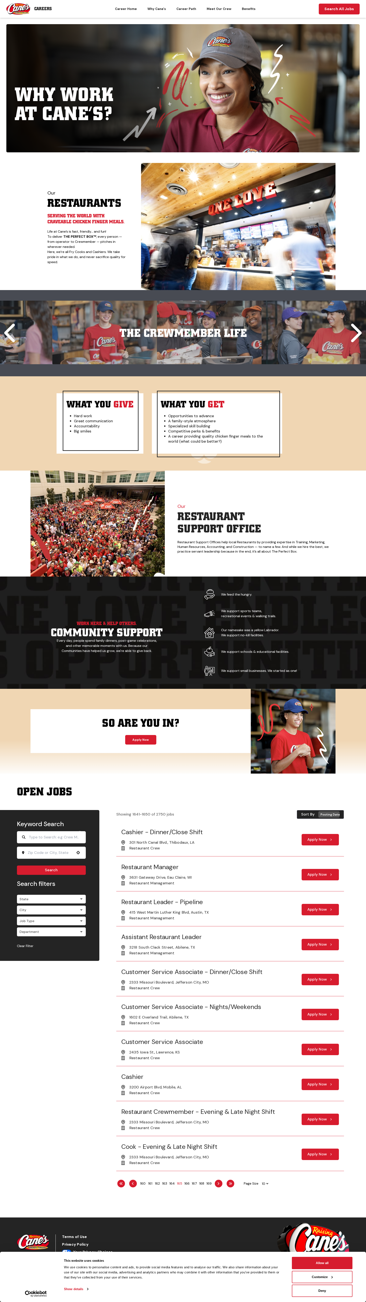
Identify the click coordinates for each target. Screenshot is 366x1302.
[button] (159, 283)
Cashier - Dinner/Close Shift (162, 832)
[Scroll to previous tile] (11, 333)
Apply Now (140, 740)
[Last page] (230, 1183)
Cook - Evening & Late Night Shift (169, 1146)
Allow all (322, 1263)
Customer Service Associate (162, 1042)
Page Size (251, 1183)
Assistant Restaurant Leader (161, 937)
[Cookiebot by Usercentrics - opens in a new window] (35, 1294)
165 (179, 1183)
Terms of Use (74, 1236)
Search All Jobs (339, 8)
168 (201, 1183)
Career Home (126, 9)
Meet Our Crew (219, 9)
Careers (43, 8)
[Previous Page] (133, 1183)
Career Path (186, 9)
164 (172, 1183)
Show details (73, 1289)
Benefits (248, 9)
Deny (322, 1290)
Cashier (132, 1077)
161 (150, 1183)
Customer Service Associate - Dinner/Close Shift (192, 972)
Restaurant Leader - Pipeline (162, 902)
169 (209, 1183)
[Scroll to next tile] (355, 333)
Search (51, 870)
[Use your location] (78, 852)
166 (187, 1183)
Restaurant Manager (150, 867)
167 (194, 1183)
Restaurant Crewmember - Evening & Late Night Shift (198, 1111)
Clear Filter (25, 946)
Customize (320, 1277)
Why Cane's (156, 9)
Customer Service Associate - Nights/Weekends (191, 1007)
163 (164, 1183)
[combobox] (50, 852)
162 (157, 1183)
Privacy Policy (75, 1244)
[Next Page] (218, 1183)
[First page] (121, 1183)
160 (143, 1183)
